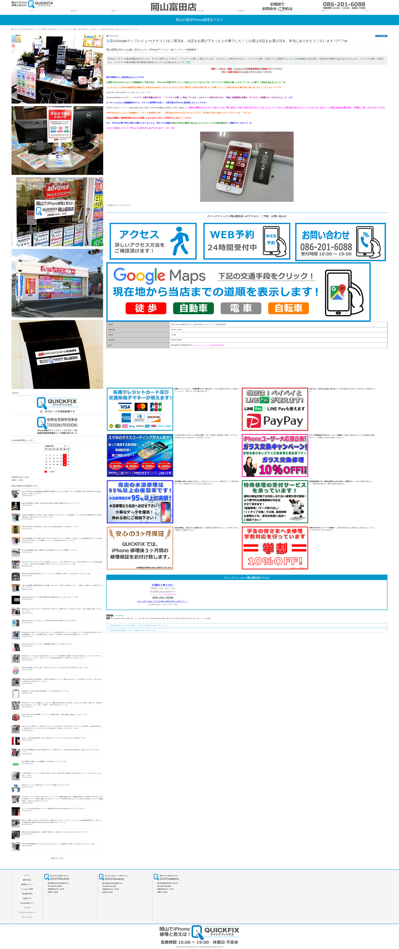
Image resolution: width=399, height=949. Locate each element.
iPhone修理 (126, 618)
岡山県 (185, 618)
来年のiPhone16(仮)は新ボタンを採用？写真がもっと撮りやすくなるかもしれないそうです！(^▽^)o (54, 832)
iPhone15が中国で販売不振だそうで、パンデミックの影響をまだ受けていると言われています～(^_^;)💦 (56, 573)
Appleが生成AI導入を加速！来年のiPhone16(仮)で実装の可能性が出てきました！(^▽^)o (50, 503)
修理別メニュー (27, 884)
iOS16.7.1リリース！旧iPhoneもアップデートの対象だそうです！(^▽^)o (46, 785)
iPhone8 (146, 618)
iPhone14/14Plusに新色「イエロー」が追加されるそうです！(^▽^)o (132, 630)
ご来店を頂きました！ (270, 82)
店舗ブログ (27, 898)
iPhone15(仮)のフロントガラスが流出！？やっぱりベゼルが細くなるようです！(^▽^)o (138, 625)
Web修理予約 (27, 894)
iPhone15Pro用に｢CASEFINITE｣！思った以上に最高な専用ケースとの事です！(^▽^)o (50, 526)
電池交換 (178, 618)
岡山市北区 (193, 618)
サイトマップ (27, 917)
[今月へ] (65, 446)
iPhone (171, 618)
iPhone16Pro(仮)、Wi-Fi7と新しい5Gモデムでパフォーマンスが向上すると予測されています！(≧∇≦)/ (55, 667)
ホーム (27, 875)
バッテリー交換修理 (132, 82)
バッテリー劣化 (137, 618)
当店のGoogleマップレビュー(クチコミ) (164, 87)
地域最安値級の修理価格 (159, 618)
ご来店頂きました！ (129, 77)
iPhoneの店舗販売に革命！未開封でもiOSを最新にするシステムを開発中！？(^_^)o (49, 550)
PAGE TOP (388, 919)
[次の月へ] (68, 446)
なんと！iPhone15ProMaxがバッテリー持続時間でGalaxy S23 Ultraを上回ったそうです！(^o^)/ (53, 808)
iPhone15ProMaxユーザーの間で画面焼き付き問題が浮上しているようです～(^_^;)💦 (50, 597)
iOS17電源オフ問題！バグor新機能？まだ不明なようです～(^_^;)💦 (44, 761)
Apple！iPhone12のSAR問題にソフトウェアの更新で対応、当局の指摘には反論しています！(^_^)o (54, 714)
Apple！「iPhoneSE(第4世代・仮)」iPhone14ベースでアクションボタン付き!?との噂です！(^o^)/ (54, 738)
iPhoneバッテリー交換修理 (124, 113)
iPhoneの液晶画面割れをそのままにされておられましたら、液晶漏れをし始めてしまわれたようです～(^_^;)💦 (58, 844)
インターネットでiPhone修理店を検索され (125, 87)
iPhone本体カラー (27, 903)
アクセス (27, 908)
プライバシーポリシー (27, 912)
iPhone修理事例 (381, 36)
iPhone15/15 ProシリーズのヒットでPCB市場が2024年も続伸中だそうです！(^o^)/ (49, 620)
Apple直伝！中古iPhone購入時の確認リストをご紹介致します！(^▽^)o (45, 691)
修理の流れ (27, 880)
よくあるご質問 (27, 889)
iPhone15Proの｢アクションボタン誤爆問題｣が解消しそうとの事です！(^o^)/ (47, 644)
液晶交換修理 (116, 618)
